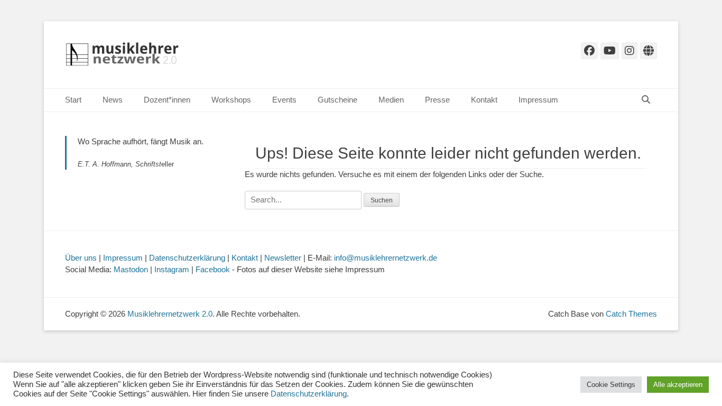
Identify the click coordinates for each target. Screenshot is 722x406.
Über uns (81, 257)
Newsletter (282, 257)
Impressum (538, 99)
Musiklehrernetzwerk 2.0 (169, 313)
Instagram (171, 269)
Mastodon (131, 269)
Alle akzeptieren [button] (677, 385)
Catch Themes (631, 313)
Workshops (231, 99)
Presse (437, 99)
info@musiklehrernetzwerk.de (385, 257)
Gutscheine (337, 99)
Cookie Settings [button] (611, 385)
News (113, 99)
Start (73, 99)
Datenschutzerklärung (187, 257)
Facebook (213, 269)
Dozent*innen (167, 99)
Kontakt (484, 99)
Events (284, 99)
